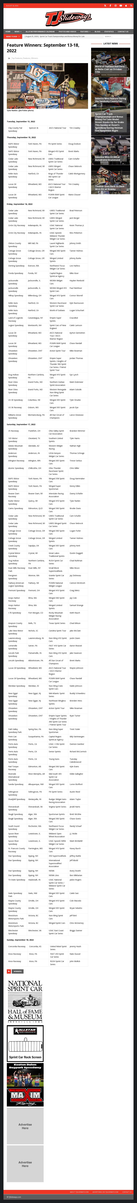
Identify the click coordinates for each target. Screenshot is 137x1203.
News (17, 31)
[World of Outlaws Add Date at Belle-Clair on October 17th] (110, 62)
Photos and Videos (67, 31)
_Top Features (16, 58)
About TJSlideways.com (79, 1192)
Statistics (109, 31)
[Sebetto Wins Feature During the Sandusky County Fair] (110, 91)
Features (84, 31)
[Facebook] (110, 5)
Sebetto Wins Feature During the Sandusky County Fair (110, 100)
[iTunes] (126, 5)
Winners (34, 58)
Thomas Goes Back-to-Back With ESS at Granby (109, 188)
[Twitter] (105, 5)
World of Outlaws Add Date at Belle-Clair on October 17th (109, 69)
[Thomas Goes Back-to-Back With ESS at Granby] (110, 179)
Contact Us (123, 31)
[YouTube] (120, 5)
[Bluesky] (131, 5)
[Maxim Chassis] (25, 1105)
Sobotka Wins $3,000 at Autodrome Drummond (107, 158)
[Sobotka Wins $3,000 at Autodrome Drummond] (110, 150)
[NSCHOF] (25, 1022)
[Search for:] (116, 36)
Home (7, 31)
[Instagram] (115, 5)
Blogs (97, 31)
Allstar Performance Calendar (40, 31)
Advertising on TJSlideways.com (105, 1192)
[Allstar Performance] (25, 1060)
